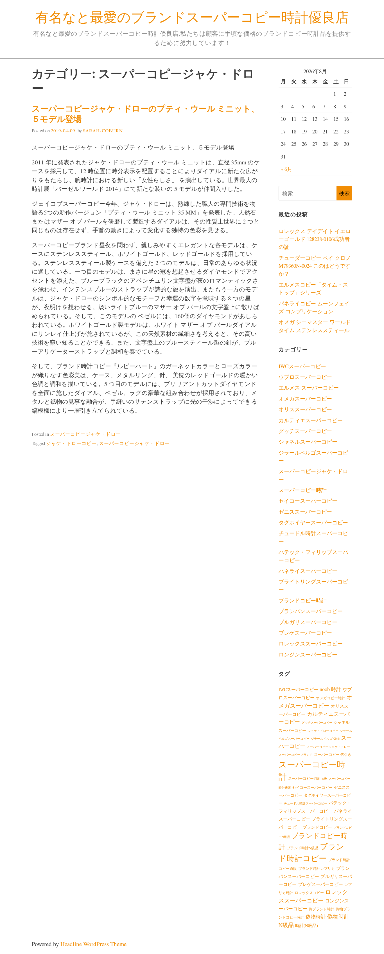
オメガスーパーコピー (305, 398)
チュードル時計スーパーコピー (305, 803)
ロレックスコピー (309, 892)
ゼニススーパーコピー (305, 511)
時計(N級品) (306, 925)
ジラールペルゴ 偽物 (325, 739)
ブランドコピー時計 (303, 600)
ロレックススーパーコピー (311, 643)
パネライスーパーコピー (308, 570)
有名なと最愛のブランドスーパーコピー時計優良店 (192, 17)
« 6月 (286, 168)
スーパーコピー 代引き (332, 754)
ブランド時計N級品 (303, 848)
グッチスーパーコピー (305, 430)
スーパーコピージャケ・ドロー (85, 434)
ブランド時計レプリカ (316, 868)
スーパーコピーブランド (296, 755)
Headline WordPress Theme (93, 944)
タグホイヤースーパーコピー (313, 522)
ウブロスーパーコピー (305, 376)
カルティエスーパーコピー (311, 420)
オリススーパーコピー (305, 409)
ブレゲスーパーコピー (305, 632)
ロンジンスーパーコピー (308, 654)
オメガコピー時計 (330, 698)
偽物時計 (316, 916)
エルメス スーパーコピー (309, 387)
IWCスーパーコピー (302, 366)
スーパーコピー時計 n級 (307, 778)
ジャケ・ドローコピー (71, 443)
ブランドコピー (317, 827)
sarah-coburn (103, 130)
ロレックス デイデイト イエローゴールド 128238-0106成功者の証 (315, 239)
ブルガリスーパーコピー (308, 621)
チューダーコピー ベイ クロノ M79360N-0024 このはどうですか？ (315, 265)
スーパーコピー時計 (303, 489)
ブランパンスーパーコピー (311, 611)
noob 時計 (330, 689)
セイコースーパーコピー (308, 500)
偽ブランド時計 (321, 909)
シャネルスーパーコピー (308, 441)
